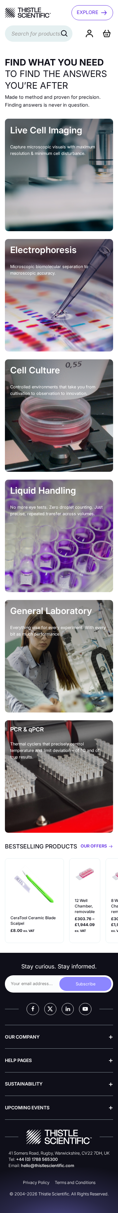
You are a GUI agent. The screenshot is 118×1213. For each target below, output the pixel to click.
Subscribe (85, 983)
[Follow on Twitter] (50, 1009)
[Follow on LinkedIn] (68, 1009)
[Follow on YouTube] (85, 1009)
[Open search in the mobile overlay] (38, 33)
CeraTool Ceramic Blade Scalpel (33, 920)
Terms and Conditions (75, 1182)
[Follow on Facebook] (33, 1009)
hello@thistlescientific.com (47, 1165)
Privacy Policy (36, 1182)
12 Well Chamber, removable (85, 906)
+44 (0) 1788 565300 (37, 1159)
